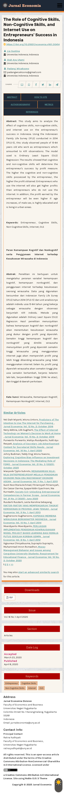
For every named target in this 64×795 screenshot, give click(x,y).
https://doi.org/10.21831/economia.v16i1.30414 (33, 44)
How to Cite (40, 97)
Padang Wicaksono (17, 68)
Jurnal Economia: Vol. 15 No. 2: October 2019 (29, 436)
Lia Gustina (13, 51)
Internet (32, 688)
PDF (11, 597)
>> (12, 564)
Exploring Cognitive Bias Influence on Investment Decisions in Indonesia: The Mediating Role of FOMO (31, 461)
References (32, 112)
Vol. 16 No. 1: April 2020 (16, 616)
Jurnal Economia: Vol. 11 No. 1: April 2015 (35, 481)
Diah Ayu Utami (15, 59)
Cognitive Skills (29, 683)
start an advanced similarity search (38, 572)
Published (10, 661)
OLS (41, 688)
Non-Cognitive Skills (14, 688)
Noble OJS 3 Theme (36, 778)
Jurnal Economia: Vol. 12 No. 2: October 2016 (28, 426)
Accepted (10, 654)
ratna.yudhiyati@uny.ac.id (17, 748)
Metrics (49, 104)
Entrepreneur (11, 683)
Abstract (12, 97)
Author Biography (20, 104)
